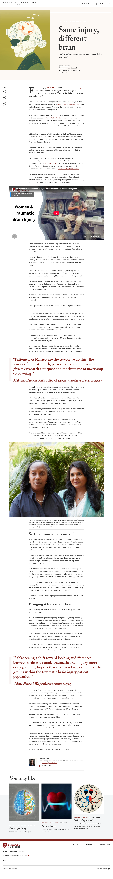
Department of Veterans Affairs (68, 104)
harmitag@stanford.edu (49, 763)
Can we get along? (18, 829)
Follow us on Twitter (101, 869)
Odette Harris (51, 88)
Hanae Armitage (65, 66)
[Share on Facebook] (4, 92)
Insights (6, 860)
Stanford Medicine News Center (15, 856)
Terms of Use (89, 844)
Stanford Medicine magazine (13, 851)
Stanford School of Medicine (68, 169)
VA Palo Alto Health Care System (56, 118)
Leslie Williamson (74, 70)
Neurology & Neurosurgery (70, 22)
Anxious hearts (48, 826)
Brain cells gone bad (83, 821)
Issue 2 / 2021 (87, 22)
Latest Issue (105, 844)
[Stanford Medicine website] (11, 845)
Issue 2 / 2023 (63, 823)
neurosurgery (77, 88)
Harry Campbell (72, 68)
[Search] (109, 3)
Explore (97, 3)
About (75, 844)
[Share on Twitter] (4, 98)
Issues (84, 3)
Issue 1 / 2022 (96, 817)
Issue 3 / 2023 (31, 825)
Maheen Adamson (51, 163)
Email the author (46, 766)
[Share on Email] (4, 104)
